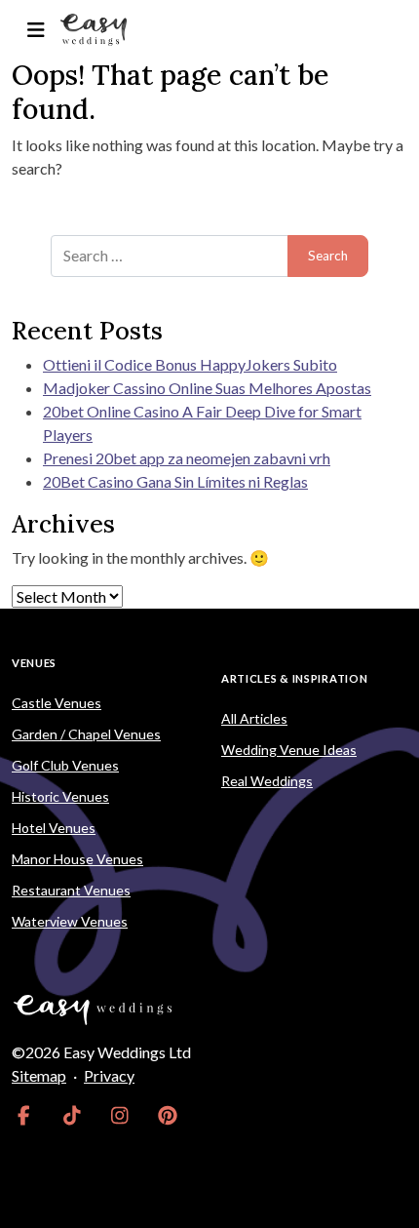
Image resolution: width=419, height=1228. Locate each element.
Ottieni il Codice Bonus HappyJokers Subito (190, 364)
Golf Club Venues (65, 765)
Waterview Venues (70, 921)
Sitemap (39, 1075)
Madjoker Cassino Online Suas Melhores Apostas (207, 387)
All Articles (254, 718)
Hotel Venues (53, 827)
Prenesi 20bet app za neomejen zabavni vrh (186, 458)
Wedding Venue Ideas (289, 749)
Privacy (109, 1075)
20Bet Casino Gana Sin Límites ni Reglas (175, 481)
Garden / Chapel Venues (86, 734)
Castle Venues (56, 702)
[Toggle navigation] (35, 30)
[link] (24, 1115)
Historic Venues (60, 796)
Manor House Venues (77, 859)
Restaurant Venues (71, 890)
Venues (34, 662)
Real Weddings (267, 780)
